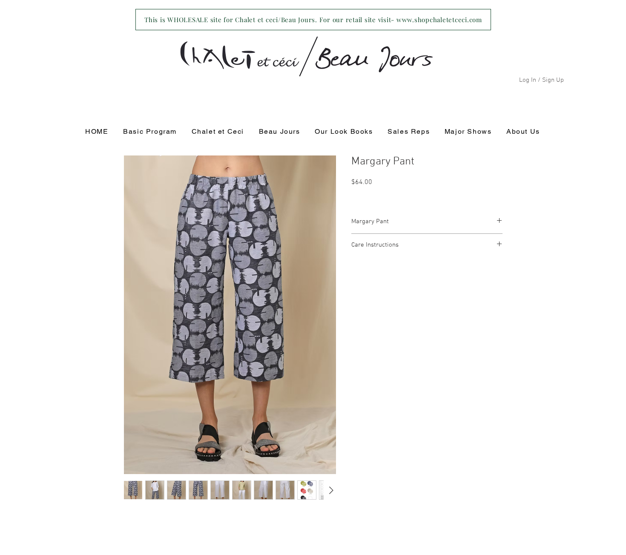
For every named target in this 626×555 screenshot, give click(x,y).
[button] (218, 132)
